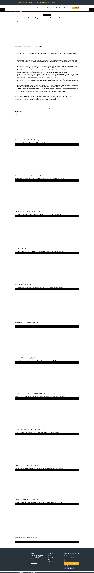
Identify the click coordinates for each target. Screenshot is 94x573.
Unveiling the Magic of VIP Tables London (27, 499)
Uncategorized (20, 11)
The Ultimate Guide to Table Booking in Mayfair (28, 176)
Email (65, 555)
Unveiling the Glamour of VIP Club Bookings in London (30, 429)
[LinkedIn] (73, 568)
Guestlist (49, 559)
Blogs (49, 561)
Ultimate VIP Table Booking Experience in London (29, 358)
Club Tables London (20, 248)
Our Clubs (49, 555)
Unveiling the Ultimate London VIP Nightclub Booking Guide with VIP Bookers (37, 394)
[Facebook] (65, 568)
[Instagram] (68, 568)
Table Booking (50, 557)
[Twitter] (71, 568)
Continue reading (47, 144)
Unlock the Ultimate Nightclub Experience (27, 465)
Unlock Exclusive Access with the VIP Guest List (28, 211)
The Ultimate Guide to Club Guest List (26, 537)
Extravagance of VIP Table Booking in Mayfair (28, 322)
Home (15, 11)
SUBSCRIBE (72, 563)
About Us (49, 563)
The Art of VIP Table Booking (23, 284)
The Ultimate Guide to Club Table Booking (27, 140)
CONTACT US (76, 7)
